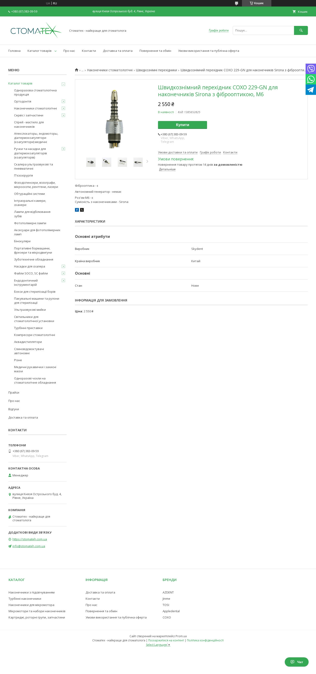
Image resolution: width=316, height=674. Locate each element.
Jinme (166, 598)
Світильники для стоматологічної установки (34, 319)
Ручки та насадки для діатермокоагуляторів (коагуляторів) (30, 153)
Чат (300, 662)
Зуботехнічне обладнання (33, 259)
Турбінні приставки (28, 328)
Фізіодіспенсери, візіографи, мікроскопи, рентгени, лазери (36, 184)
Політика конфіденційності (205, 640)
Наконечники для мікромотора (31, 605)
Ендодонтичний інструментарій (26, 282)
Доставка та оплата (118, 51)
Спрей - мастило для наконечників (29, 124)
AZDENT (168, 592)
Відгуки (13, 409)
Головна (14, 51)
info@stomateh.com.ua (28, 546)
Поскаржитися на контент (166, 640)
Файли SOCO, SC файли (31, 273)
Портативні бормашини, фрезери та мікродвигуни (33, 250)
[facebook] (77, 210)
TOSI (166, 605)
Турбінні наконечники (25, 598)
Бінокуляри (22, 241)
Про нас (69, 51)
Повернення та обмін (155, 51)
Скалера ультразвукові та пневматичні (33, 166)
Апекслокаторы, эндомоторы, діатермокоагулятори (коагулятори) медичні (36, 137)
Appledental (171, 611)
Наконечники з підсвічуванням (32, 592)
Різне (18, 360)
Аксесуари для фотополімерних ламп (37, 232)
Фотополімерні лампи (30, 223)
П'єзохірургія (23, 175)
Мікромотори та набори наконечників (37, 611)
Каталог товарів (40, 51)
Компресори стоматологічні (34, 335)
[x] (82, 210)
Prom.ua (181, 636)
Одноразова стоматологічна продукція (35, 92)
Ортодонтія (22, 101)
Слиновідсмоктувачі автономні (29, 351)
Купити (182, 125)
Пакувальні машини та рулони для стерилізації (36, 300)
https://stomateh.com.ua (29, 539)
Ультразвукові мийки (30, 309)
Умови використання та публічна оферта (208, 51)
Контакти (89, 51)
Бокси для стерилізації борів (35, 291)
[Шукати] (301, 30)
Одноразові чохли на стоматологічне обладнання (35, 380)
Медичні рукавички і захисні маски (35, 369)
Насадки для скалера (29, 266)
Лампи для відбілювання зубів (32, 214)
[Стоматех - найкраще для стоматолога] (36, 39)
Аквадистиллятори (28, 342)
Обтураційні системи (29, 194)
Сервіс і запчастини (28, 115)
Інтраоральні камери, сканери (30, 203)
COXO (167, 617)
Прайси (13, 392)
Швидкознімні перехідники (156, 70)
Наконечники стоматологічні (110, 70)
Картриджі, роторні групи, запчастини (37, 617)
